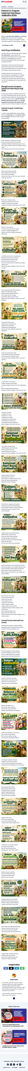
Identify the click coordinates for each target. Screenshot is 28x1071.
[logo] (6, 1)
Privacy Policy (6, 1067)
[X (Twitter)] (11, 968)
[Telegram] (16, 968)
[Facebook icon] (14, 998)
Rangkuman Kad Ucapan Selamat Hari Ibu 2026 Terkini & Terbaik (13, 1046)
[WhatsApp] (22, 968)
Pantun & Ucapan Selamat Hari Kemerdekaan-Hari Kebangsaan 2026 (13, 1025)
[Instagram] (14, 1064)
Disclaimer (14, 1067)
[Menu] (26, 2)
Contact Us (22, 1067)
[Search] (23, 2)
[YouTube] (20, 1064)
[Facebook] (5, 968)
